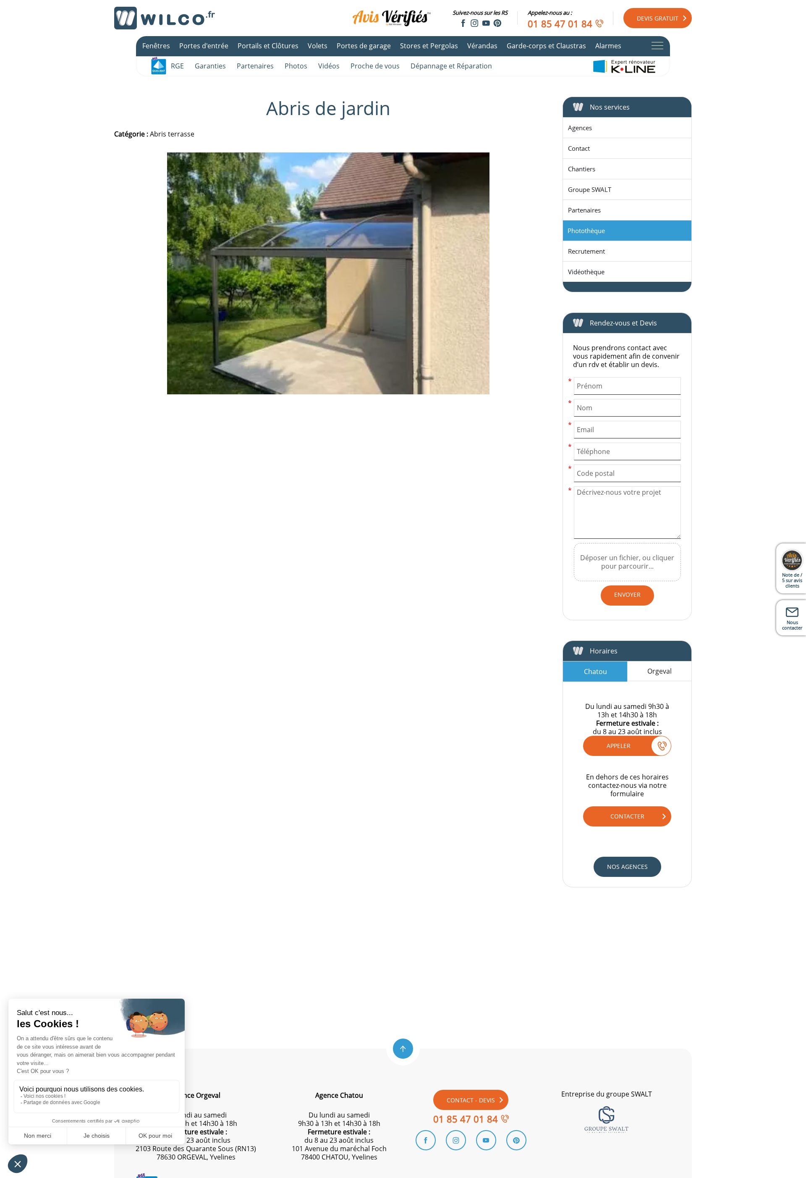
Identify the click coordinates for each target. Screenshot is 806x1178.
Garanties (210, 66)
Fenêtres (156, 45)
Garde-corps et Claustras (546, 45)
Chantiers (581, 169)
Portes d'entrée (203, 45)
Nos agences (627, 867)
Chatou (595, 671)
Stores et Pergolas (429, 45)
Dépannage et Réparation (451, 66)
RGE (177, 66)
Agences (580, 127)
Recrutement (586, 251)
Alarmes (608, 45)
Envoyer (627, 594)
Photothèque (586, 230)
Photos (296, 66)
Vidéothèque (586, 272)
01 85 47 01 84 (560, 23)
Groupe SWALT (589, 189)
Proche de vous (375, 66)
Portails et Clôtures (268, 45)
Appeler (619, 746)
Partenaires (255, 66)
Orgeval (659, 671)
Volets (317, 45)
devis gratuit (657, 18)
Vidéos (329, 66)
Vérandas (482, 45)
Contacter (627, 816)
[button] (403, 1048)
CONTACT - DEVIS (471, 1100)
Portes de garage (364, 45)
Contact (579, 148)
